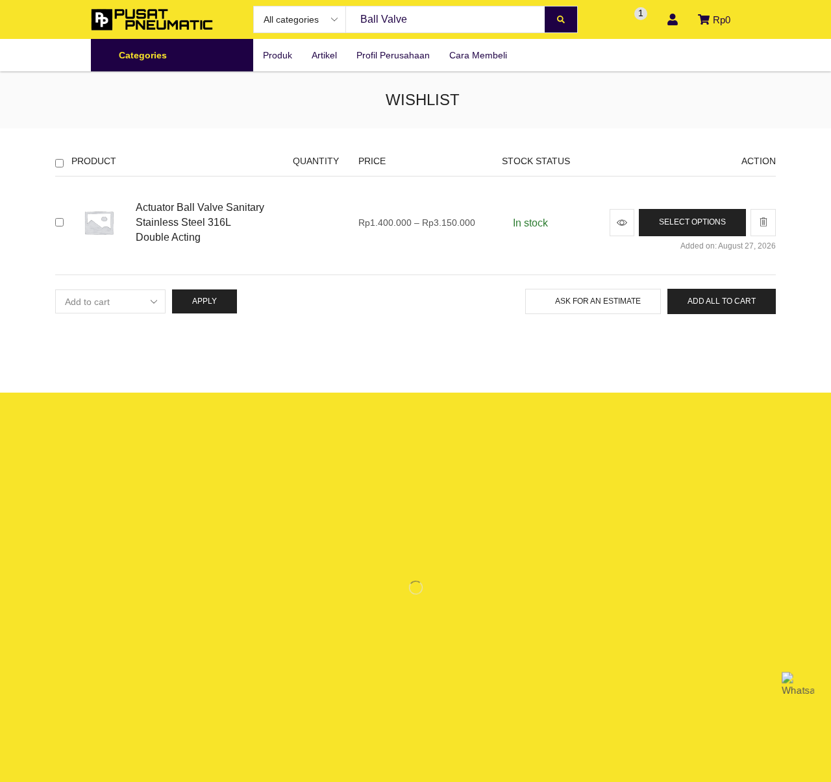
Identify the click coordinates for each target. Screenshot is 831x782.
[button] (607, 19)
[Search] (561, 19)
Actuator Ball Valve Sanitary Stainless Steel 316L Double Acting (200, 222)
